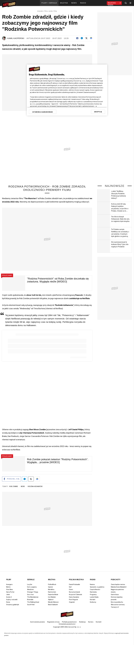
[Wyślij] (82, 38)
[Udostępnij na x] (31, 479)
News (23, 486)
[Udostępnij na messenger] (24, 479)
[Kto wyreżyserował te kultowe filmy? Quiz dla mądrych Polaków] (103, 246)
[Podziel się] (77, 38)
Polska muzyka (76, 579)
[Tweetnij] (86, 38)
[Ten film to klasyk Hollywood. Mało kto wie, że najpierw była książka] (103, 221)
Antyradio (40, 11)
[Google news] (91, 38)
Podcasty (115, 579)
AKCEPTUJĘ (98, 112)
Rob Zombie (13, 486)
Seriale (31, 579)
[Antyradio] (9, 4)
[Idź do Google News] (37, 479)
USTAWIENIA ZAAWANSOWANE (42, 112)
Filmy (55, 11)
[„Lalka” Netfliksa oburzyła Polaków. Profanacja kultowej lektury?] (103, 195)
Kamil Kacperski (15, 38)
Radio (92, 579)
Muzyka (51, 579)
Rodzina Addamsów (35, 486)
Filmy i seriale (48, 11)
